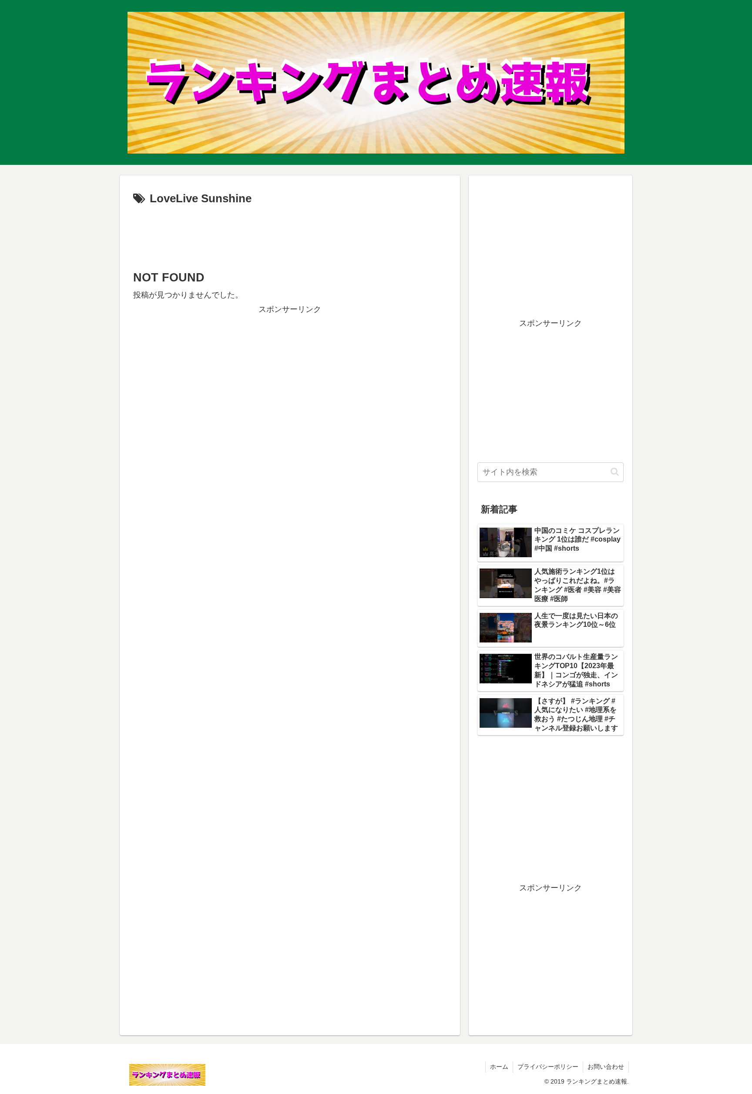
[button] (614, 472)
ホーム (499, 1066)
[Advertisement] (289, 235)
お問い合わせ (606, 1066)
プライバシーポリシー (547, 1066)
